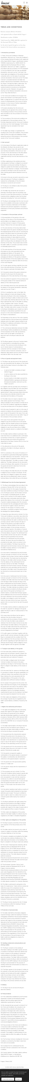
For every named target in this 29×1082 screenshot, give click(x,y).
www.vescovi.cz (21, 47)
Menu (26, 2)
